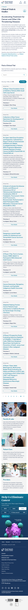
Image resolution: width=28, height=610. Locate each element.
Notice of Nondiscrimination (7, 573)
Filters (23, 81)
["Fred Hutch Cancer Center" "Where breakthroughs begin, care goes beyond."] (7, 2)
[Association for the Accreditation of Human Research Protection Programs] (11, 604)
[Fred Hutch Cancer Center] (7, 550)
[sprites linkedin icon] (9, 588)
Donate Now (6, 516)
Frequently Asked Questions (9, 54)
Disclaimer (4, 571)
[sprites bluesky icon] (18, 588)
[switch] (24, 11)
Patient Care (7, 449)
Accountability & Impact (7, 555)
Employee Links (5, 557)
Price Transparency (5, 567)
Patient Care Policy (5, 569)
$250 (14, 508)
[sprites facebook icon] (3, 588)
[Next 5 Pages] (18, 396)
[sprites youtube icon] (12, 588)
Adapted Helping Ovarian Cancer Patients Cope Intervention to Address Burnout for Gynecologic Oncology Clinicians (13, 308)
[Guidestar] (16, 604)
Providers (6, 480)
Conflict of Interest (5, 564)
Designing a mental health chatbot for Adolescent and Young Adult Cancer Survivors (13, 235)
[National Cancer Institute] (9, 600)
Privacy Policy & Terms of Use (8, 562)
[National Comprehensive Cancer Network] (19, 600)
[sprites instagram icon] (15, 588)
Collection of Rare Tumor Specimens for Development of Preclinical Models (13, 119)
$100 (22, 508)
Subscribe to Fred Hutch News (9, 559)
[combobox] (14, 75)
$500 (5, 508)
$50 (5, 512)
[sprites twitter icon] (6, 588)
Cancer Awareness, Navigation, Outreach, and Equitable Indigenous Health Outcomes (13, 286)
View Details (14, 108)
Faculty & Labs (8, 419)
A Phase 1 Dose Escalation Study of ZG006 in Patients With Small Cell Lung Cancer (13, 91)
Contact (3, 553)
